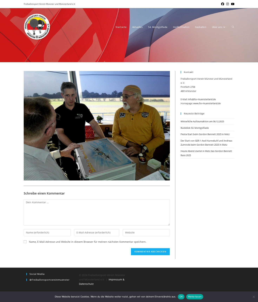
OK (181, 296)
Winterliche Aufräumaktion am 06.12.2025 (202, 121)
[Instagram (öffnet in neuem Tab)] (227, 4)
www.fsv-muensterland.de (207, 103)
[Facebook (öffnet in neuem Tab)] (222, 4)
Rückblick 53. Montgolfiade (195, 127)
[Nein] (253, 296)
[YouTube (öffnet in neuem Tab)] (232, 4)
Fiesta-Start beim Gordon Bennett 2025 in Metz (205, 134)
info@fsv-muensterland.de (202, 99)
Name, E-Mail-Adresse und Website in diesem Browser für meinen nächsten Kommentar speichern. (87, 241)
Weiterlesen (194, 296)
